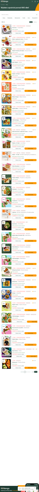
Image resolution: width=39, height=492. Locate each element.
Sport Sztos (15, 350)
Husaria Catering (23, 108)
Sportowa (14, 223)
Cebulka (30, 131)
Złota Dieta (20, 189)
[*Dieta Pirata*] (3, 118)
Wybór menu (15, 304)
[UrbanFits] (3, 72)
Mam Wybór (15, 62)
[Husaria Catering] (3, 107)
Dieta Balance (15, 246)
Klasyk (13, 293)
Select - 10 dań (15, 154)
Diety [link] (7, 4)
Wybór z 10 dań (16, 143)
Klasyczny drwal (16, 270)
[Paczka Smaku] (3, 361)
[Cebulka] (3, 130)
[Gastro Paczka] (3, 84)
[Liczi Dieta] (3, 141)
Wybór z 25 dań (16, 73)
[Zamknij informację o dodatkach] (35, 488)
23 (33, 371)
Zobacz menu (18, 33)
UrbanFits (23, 73)
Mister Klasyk (15, 96)
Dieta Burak (21, 200)
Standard (14, 85)
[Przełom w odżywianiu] (3, 176)
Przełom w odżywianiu (25, 177)
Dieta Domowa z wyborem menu (20, 131)
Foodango (3, 4)
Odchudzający (15, 120)
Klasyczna (14, 362)
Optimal (14, 212)
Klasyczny (14, 281)
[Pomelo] (3, 38)
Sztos (20, 62)
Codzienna (14, 200)
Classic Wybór (15, 177)
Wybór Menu (15, 108)
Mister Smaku (23, 96)
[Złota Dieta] (3, 188)
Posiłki (24, 17)
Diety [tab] (31, 22)
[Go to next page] (35, 372)
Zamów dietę (30, 33)
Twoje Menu (20, 27)
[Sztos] (3, 61)
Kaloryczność (17, 17)
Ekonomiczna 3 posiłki (17, 327)
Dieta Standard (15, 166)
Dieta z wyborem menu (17, 39)
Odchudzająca (15, 258)
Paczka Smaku (21, 362)
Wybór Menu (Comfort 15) (18, 235)
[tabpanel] (19, 197)
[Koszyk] (35, 1)
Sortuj (4, 17)
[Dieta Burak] (3, 199)
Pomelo (26, 39)
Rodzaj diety (10, 17)
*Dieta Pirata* (23, 120)
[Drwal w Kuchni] (3, 49)
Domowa (14, 27)
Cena (29, 17)
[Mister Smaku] (3, 95)
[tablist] (33, 22)
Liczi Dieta (23, 143)
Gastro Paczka (21, 85)
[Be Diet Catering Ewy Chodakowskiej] (3, 153)
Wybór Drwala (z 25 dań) (18, 50)
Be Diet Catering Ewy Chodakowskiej (28, 154)
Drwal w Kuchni (28, 50)
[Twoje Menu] (3, 26)
